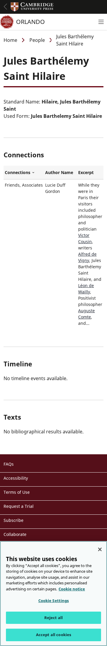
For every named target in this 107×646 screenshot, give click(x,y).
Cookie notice (72, 589)
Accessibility (16, 478)
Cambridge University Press (32, 6)
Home (10, 40)
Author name (59, 172)
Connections (24, 173)
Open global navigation (5, 6)
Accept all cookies (53, 634)
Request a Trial (19, 506)
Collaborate (15, 534)
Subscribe (13, 520)
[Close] (99, 549)
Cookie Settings (53, 600)
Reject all (53, 617)
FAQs (9, 464)
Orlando (30, 22)
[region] (53, 593)
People (37, 40)
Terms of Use (17, 492)
